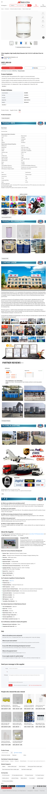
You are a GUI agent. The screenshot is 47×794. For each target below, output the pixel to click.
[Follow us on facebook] (38, 786)
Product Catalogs (18, 752)
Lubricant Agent (40, 778)
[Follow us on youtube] (43, 786)
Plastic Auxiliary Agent (26, 9)
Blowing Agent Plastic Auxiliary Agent (35, 766)
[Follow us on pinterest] (45, 786)
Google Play (12, 786)
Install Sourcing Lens (7, 788)
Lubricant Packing (14, 778)
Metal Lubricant (24, 778)
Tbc (13, 580)
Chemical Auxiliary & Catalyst (15, 9)
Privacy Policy (42, 790)
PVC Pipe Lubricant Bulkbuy (7, 781)
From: (7, 668)
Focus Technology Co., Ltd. (14, 790)
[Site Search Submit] (29, 5)
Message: (6, 675)
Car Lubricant (32, 778)
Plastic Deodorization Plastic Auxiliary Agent (10, 769)
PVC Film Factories (5, 775)
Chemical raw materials (5, 755)
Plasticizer (14, 755)
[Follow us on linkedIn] (33, 788)
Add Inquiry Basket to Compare (23, 47)
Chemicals (7, 9)
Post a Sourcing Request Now (35, 685)
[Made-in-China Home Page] (23, 2)
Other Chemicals (22, 766)
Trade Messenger (20, 786)
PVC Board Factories (29, 775)
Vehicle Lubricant (5, 778)
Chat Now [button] (36, 68)
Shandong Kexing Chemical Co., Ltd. (11, 57)
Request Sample (21, 70)
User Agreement (30, 790)
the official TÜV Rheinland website (37, 533)
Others (25, 755)
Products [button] (12, 5)
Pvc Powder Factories (40, 775)
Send (10, 685)
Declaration (36, 790)
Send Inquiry (12, 67)
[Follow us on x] (39, 786)
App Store (4, 786)
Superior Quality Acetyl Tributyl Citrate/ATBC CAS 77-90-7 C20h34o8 (17, 724)
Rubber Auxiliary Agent (12, 766)
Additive (3, 766)
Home (2, 9)
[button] (2, 2)
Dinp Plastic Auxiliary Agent (26, 769)
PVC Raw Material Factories (17, 775)
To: (7, 671)
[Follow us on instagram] (41, 786)
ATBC (10, 580)
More (2, 783)
